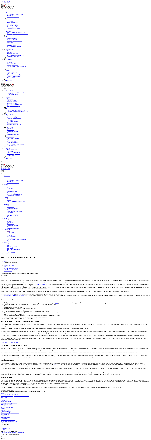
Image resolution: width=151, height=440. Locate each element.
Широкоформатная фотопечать (15, 55)
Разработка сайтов (12, 72)
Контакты (9, 80)
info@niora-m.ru (5, 2)
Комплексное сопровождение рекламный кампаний (15, 396)
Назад (8, 177)
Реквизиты (10, 15)
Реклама (8, 31)
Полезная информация (13, 17)
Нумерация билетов (12, 65)
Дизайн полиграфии (12, 25)
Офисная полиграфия (12, 38)
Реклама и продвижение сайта (9, 421)
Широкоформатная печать (14, 46)
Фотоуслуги (9, 49)
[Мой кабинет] (1, 161)
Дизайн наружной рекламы (14, 27)
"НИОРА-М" (9, 294)
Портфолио (10, 21)
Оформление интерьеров (13, 28)
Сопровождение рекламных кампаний (17, 34)
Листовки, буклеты (12, 39)
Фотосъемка (10, 51)
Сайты (8, 70)
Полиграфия (9, 36)
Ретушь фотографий (12, 53)
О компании (9, 12)
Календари (10, 42)
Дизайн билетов (11, 63)
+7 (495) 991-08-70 (5, 1)
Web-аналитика (11, 77)
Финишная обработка (13, 56)
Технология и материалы (13, 60)
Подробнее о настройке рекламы (9, 342)
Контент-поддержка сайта (14, 75)
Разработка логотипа (12, 22)
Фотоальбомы (10, 52)
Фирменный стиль (12, 24)
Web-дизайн (10, 73)
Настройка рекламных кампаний (16, 32)
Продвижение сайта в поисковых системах (12, 295)
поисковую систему (40, 284)
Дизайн (8, 19)
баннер (55, 364)
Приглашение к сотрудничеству (15, 14)
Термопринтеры (11, 67)
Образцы (9, 62)
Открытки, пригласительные (14, 41)
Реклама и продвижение (13, 76)
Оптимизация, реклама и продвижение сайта (13, 277)
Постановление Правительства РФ (16, 66)
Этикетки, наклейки (12, 45)
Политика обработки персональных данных (12, 432)
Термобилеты (10, 59)
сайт (56, 303)
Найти (2, 438)
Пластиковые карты (12, 43)
